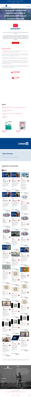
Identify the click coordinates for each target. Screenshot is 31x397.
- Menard (2, 381)
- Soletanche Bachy (3, 380)
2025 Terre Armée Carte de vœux (15, 279)
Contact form (18, 386)
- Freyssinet (2, 383)
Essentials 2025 (4, 130)
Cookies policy (17, 391)
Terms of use (20, 391)
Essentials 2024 (18, 130)
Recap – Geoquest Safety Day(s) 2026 (7, 110)
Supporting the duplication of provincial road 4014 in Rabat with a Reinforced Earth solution (14, 107)
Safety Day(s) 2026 (5, 116)
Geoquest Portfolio (13, 239)
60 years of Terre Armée (14, 343)
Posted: (5, 189)
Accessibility (23, 391)
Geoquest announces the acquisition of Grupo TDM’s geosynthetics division (12, 113)
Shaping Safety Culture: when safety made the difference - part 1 (6, 201)
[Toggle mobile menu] (29, 6)
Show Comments (22, 190)
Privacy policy (13, 391)
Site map (11, 391)
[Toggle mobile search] (27, 6)
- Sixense (2, 385)
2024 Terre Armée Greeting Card (6, 329)
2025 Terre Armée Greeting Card (24, 292)
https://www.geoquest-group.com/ (14, 245)
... (5, 186)
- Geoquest (2, 382)
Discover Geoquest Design (23, 180)
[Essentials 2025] (8, 125)
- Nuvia (2, 384)
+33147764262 (20, 384)
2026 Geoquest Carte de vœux (23, 239)
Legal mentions (7, 391)
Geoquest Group (7, 178)
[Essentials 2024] (22, 125)
